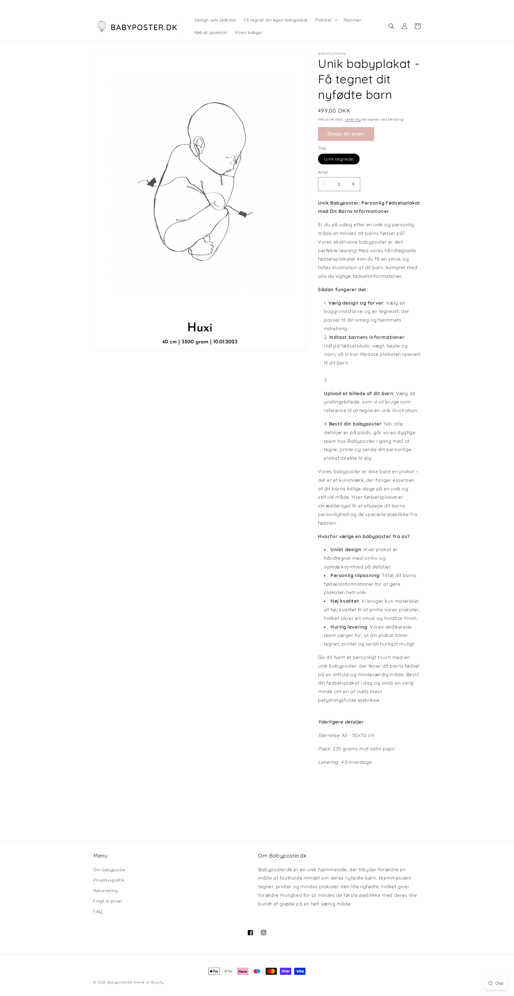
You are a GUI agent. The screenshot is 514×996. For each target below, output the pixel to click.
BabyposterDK (120, 982)
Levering (353, 119)
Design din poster (346, 133)
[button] (325, 20)
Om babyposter (109, 869)
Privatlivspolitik (108, 880)
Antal (323, 172)
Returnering (105, 890)
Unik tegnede (338, 159)
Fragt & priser (107, 901)
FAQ (97, 911)
